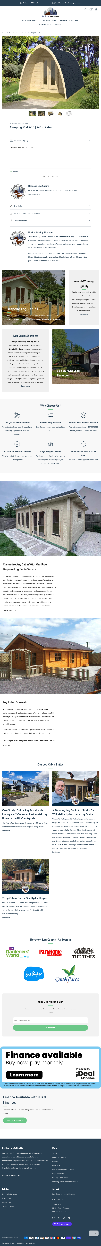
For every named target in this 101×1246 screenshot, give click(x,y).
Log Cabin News (58, 1173)
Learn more (84, 314)
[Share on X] (48, 176)
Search (54, 1153)
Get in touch (73, 190)
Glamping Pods (45, 24)
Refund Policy (7, 1202)
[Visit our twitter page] (69, 1217)
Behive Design (16, 1175)
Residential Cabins (48, 20)
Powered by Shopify (8, 1243)
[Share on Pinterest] (52, 176)
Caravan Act (56, 1165)
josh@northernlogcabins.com (63, 1194)
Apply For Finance (15, 1120)
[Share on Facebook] (43, 176)
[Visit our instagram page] (58, 1217)
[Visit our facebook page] (53, 1217)
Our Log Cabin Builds (60, 1177)
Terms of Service (8, 1206)
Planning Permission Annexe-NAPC (65, 1181)
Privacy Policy (7, 1198)
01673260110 (57, 1199)
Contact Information (9, 1194)
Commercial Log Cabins (69, 20)
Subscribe (50, 1028)
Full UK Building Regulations (63, 1169)
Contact (58, 24)
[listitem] (29, 3)
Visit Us (6, 745)
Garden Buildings (29, 20)
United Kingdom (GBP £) (10, 1238)
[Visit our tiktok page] (64, 1217)
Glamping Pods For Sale (19, 123)
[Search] (85, 9)
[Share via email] (57, 176)
